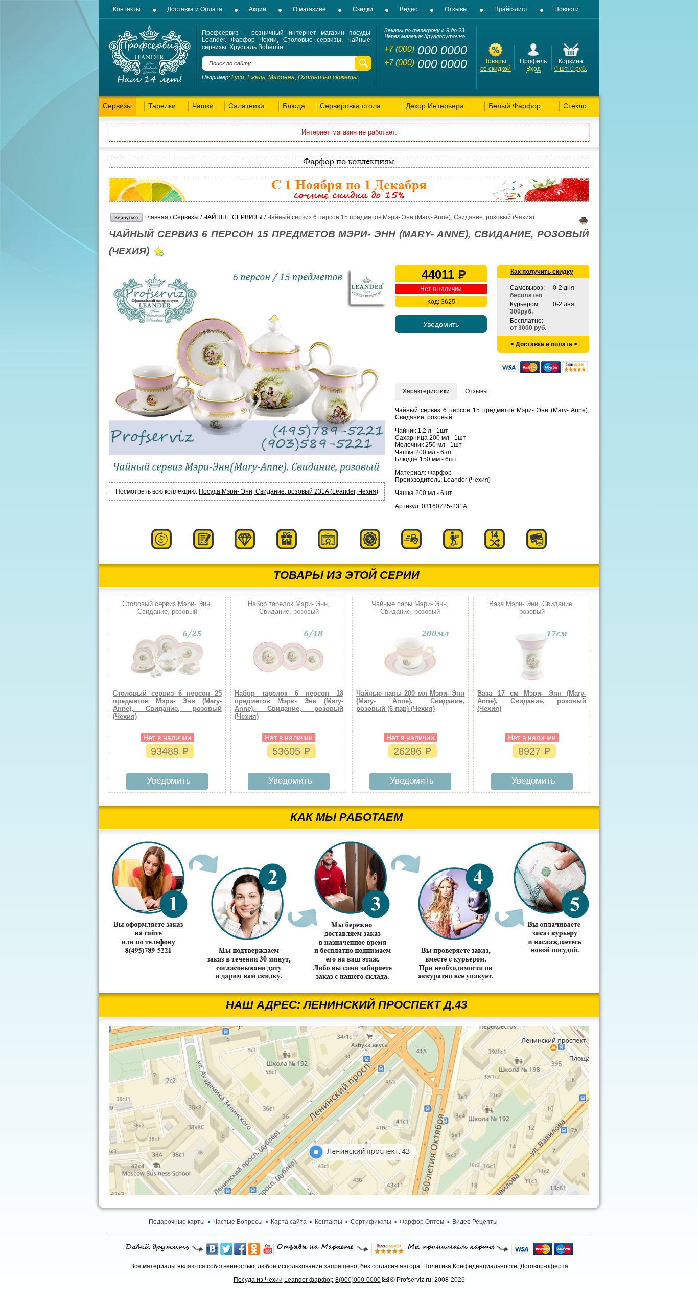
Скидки (363, 9)
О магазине (309, 9)
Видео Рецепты (475, 1221)
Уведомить (169, 781)
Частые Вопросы (238, 1221)
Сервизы (186, 217)
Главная (156, 217)
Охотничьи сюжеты (328, 77)
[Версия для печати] (583, 222)
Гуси (237, 77)
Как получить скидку (541, 271)
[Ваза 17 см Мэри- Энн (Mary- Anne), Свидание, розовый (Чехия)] (532, 682)
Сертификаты (371, 1221)
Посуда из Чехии (258, 1279)
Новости (566, 9)
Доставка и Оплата (194, 9)
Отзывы (456, 9)
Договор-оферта (544, 1266)
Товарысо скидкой (495, 65)
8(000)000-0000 (358, 1279)
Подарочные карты (177, 1221)
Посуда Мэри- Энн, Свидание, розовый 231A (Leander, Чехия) (288, 491)
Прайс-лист (511, 9)
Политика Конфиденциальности (470, 1266)
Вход (533, 68)
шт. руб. (570, 68)
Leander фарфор (309, 1279)
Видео (409, 9)
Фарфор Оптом (422, 1221)
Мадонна (281, 77)
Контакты (127, 9)
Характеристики (426, 391)
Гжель (256, 77)
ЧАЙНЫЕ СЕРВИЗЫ (233, 217)
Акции (257, 9)
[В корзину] (571, 55)
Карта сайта (289, 1221)
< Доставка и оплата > (543, 344)
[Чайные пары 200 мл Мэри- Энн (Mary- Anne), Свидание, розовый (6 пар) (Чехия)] (410, 682)
